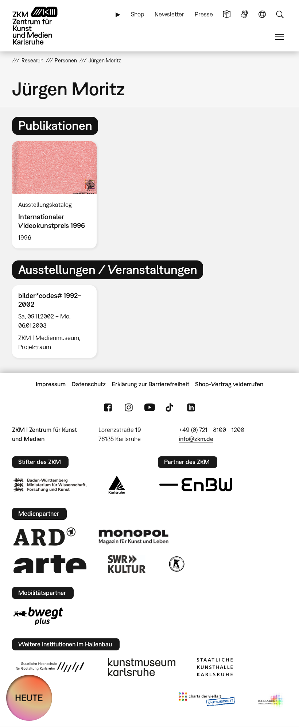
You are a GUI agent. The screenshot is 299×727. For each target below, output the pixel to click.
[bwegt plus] (38, 616)
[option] (57, 194)
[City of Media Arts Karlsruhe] (271, 701)
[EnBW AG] (195, 484)
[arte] (49, 564)
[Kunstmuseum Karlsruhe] (141, 667)
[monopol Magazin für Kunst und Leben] (133, 536)
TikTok (170, 407)
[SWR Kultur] (127, 564)
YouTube (149, 407)
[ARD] (44, 536)
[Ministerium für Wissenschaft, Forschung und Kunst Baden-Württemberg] (49, 485)
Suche (279, 14)
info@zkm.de (196, 438)
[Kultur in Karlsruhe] (176, 564)
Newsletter (169, 14)
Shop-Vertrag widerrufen (229, 384)
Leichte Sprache (227, 14)
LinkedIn (191, 407)
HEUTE (29, 697)
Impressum (51, 384)
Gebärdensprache (244, 14)
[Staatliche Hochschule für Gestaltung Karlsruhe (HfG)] (49, 667)
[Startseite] (41, 25)
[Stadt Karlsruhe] (117, 485)
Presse (204, 14)
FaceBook (108, 407)
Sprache (262, 14)
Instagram (128, 407)
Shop (137, 14)
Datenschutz (88, 384)
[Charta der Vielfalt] (206, 701)
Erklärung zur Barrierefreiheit (150, 384)
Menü (279, 37)
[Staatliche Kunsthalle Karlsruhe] (215, 667)
